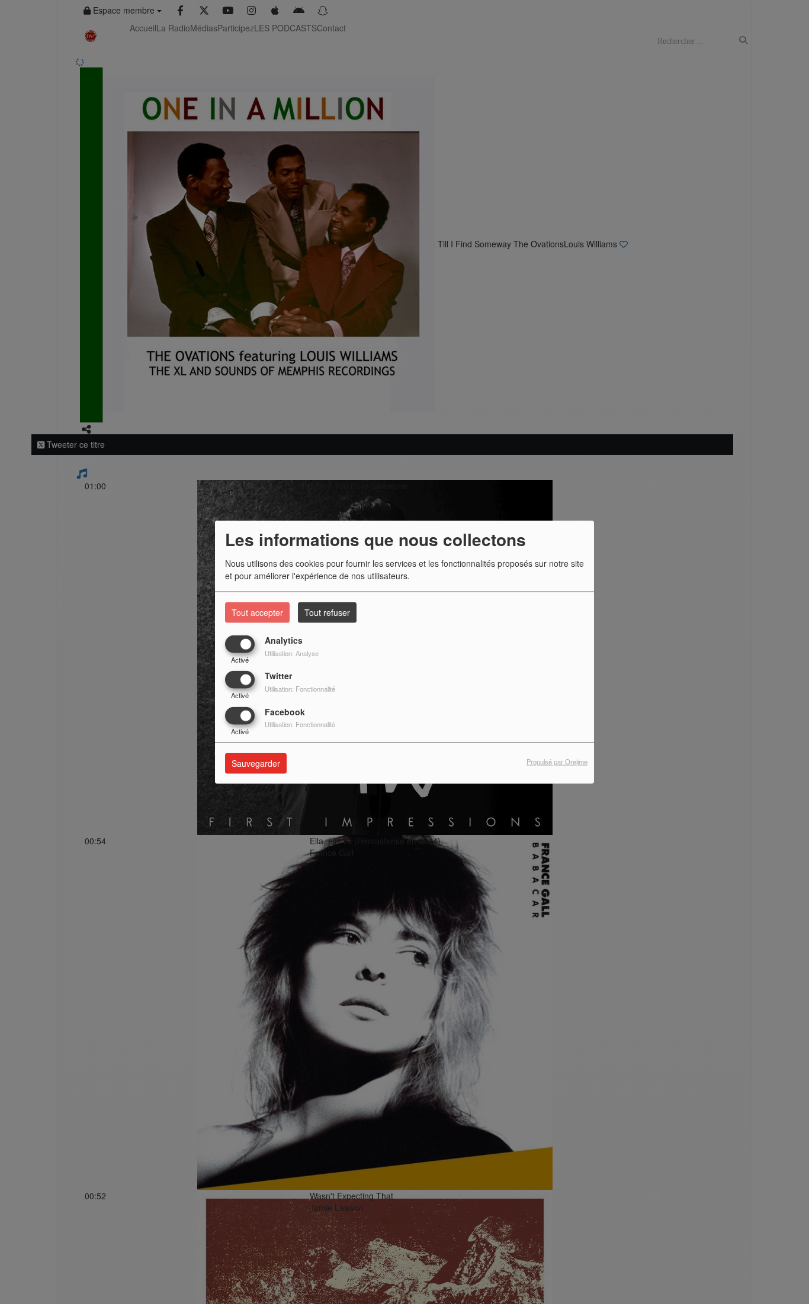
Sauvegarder (256, 763)
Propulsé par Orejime (557, 761)
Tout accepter (257, 612)
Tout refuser (327, 612)
